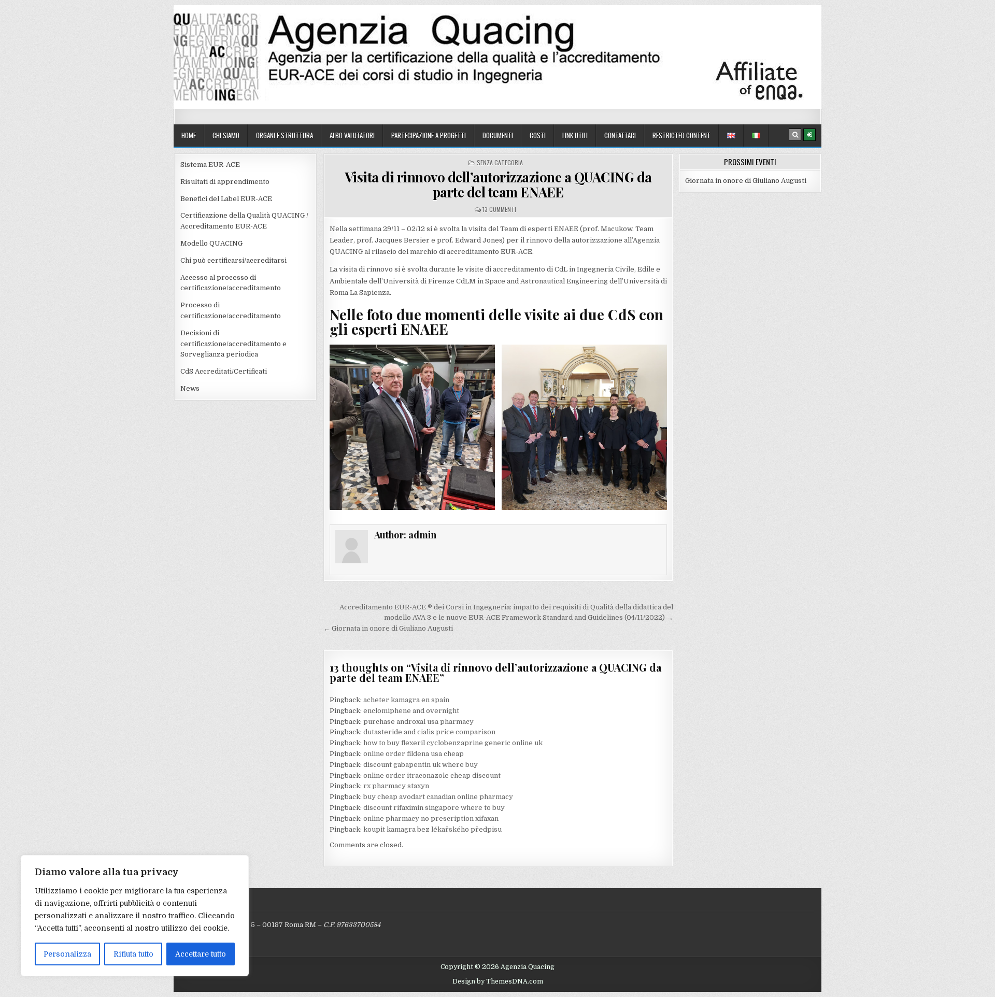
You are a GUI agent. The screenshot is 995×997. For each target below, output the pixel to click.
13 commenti (499, 209)
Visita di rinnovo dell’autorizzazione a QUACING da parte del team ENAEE (498, 184)
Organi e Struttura (284, 135)
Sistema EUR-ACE (210, 164)
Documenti (497, 135)
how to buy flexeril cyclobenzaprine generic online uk (453, 743)
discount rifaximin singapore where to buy (434, 807)
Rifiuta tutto (133, 954)
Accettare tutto (200, 954)
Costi (538, 135)
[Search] (795, 135)
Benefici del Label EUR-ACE (226, 199)
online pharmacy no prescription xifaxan (431, 818)
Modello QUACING (211, 243)
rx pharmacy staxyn (396, 786)
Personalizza (67, 954)
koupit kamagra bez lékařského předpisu (432, 829)
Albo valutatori (352, 135)
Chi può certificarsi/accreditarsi (233, 260)
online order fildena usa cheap (413, 754)
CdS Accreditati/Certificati (223, 371)
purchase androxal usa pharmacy (418, 721)
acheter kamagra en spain (406, 700)
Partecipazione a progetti (428, 135)
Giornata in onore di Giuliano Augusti (745, 180)
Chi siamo (225, 135)
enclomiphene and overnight (411, 711)
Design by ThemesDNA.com (497, 981)
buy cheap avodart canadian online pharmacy (438, 797)
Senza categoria (500, 162)
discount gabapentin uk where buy (420, 764)
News (190, 388)
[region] (135, 915)
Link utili (575, 135)
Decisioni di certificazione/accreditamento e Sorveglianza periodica (233, 344)
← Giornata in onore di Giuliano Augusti (388, 628)
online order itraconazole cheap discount (432, 775)
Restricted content (681, 135)
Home (188, 135)
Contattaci (620, 135)
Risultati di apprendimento (224, 182)
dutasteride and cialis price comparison (429, 732)
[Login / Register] (809, 135)
